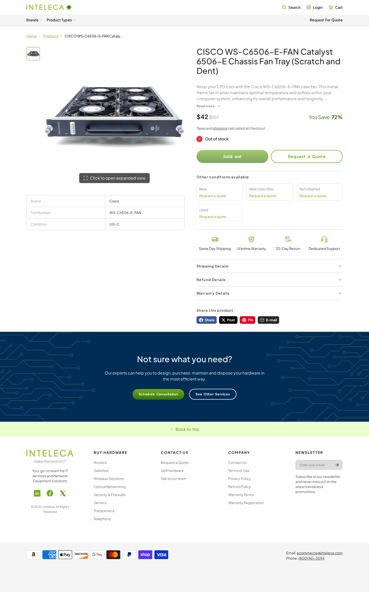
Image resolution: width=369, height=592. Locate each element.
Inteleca (48, 507)
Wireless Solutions (109, 478)
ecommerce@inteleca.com (320, 553)
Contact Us (237, 462)
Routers (100, 462)
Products (50, 36)
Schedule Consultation (158, 394)
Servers (100, 502)
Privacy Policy (239, 478)
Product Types (59, 20)
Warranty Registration (246, 502)
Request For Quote (326, 20)
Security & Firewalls (109, 494)
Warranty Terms (241, 494)
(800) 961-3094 (311, 558)
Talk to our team (174, 478)
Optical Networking (110, 486)
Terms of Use (239, 470)
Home (31, 36)
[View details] (50, 453)
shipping (220, 128)
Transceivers (104, 510)
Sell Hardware (172, 470)
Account (314, 7)
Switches (101, 470)
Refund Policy (239, 486)
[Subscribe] (337, 465)
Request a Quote (307, 156)
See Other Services (213, 394)
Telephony (102, 518)
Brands (32, 20)
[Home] (49, 7)
